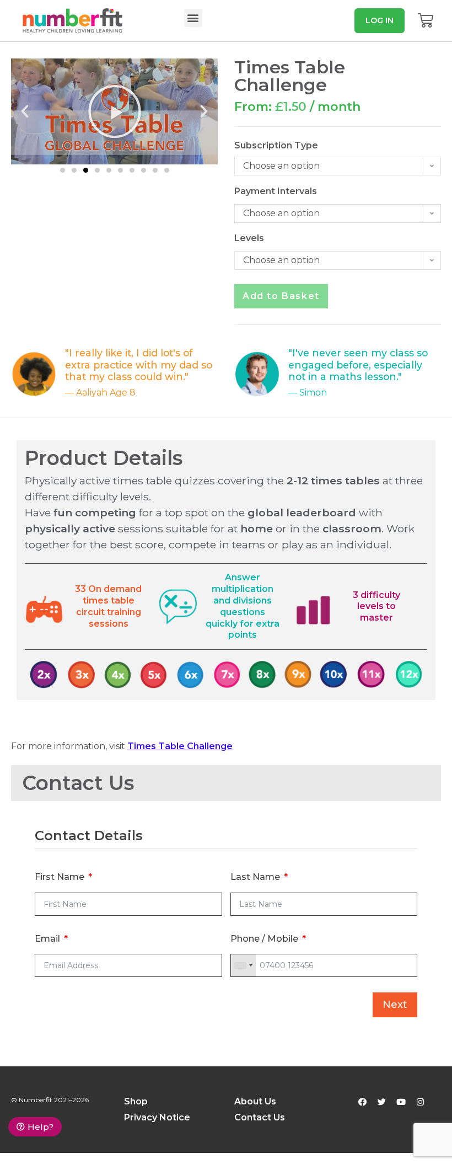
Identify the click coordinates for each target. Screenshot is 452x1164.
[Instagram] (420, 1102)
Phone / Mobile (264, 938)
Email (47, 938)
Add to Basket (281, 296)
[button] (193, 18)
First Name (59, 877)
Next (395, 1005)
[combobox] (243, 965)
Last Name (255, 877)
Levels (249, 238)
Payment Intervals (255, 191)
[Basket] (425, 20)
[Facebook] (362, 1102)
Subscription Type (255, 145)
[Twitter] (382, 1102)
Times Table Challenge (180, 746)
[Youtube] (401, 1102)
